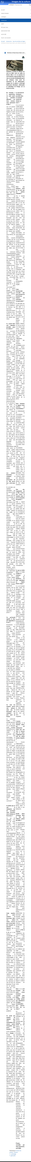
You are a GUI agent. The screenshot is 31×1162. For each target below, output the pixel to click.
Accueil (3, 41)
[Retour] (6, 52)
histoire (16, 1152)
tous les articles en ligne (19, 41)
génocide (13, 1155)
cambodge (13, 1154)
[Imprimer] (23, 57)
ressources (9, 41)
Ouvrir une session (6, 38)
